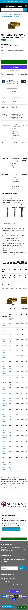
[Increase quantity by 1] (13, 57)
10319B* (4, 382)
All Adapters (18, 15)
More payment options (14, 70)
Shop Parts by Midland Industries (11, 529)
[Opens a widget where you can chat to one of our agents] (22, 607)
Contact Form (12, 578)
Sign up (22, 568)
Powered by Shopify (14, 607)
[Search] (25, 9)
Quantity (3, 53)
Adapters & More (7, 15)
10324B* (4, 425)
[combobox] (12, 9)
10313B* (4, 334)
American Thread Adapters (11, 16)
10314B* (4, 345)
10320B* (4, 393)
